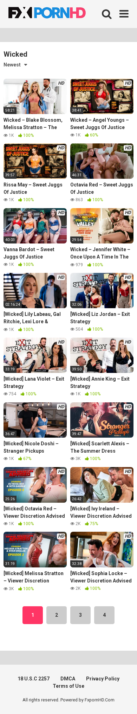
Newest (12, 65)
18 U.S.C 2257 (34, 678)
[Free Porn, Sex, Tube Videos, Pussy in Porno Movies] (56, 14)
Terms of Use (68, 686)
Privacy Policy (102, 678)
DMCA (67, 678)
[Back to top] (124, 700)
